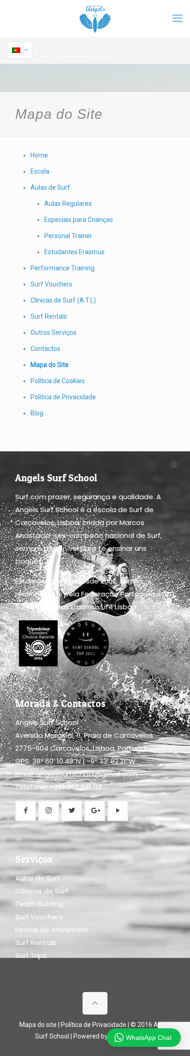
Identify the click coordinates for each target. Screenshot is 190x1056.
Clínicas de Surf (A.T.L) (63, 300)
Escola (39, 171)
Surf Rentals (48, 316)
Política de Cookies (57, 381)
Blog (36, 413)
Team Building (39, 904)
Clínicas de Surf (41, 891)
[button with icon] (25, 810)
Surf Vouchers (51, 284)
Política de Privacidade (63, 397)
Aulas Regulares (68, 203)
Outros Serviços (53, 332)
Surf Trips (31, 955)
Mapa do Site (49, 364)
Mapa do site (38, 1024)
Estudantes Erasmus (74, 252)
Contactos (45, 348)
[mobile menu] (177, 18)
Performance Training (62, 268)
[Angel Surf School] (95, 18)
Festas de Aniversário (52, 929)
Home (39, 155)
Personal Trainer (68, 235)
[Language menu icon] (19, 49)
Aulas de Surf (50, 187)
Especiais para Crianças (78, 219)
